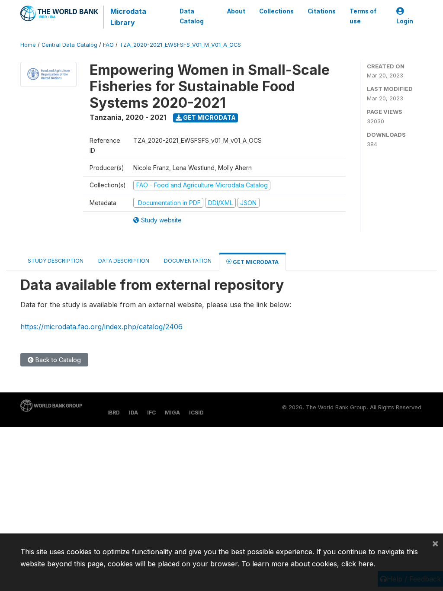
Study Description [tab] (55, 260)
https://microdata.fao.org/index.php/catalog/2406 (101, 326)
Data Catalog (192, 16)
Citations (322, 11)
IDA (133, 412)
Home (28, 45)
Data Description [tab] (123, 260)
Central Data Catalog (69, 45)
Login (404, 21)
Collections (276, 11)
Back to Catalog (57, 359)
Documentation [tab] (188, 260)
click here (357, 563)
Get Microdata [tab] (255, 262)
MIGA (172, 412)
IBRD (113, 412)
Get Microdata (209, 117)
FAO (108, 45)
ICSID (196, 412)
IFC (151, 412)
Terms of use (363, 16)
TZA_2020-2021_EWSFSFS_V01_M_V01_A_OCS (180, 45)
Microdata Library (128, 17)
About (236, 11)
